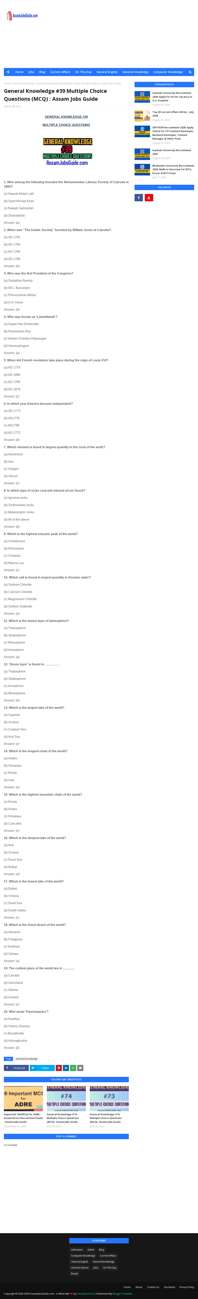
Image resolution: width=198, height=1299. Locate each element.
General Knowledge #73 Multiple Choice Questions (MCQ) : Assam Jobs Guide (106, 1118)
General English (79, 1261)
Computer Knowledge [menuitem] (168, 72)
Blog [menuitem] (42, 72)
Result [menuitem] (101, 80)
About (139, 1287)
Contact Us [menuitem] (152, 80)
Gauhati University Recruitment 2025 (171, 152)
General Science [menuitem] (48, 80)
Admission (77, 1249)
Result (74, 1273)
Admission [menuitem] (71, 80)
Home (127, 1287)
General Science (80, 1267)
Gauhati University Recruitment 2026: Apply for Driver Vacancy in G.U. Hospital (172, 96)
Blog (101, 1249)
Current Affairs (108, 1255)
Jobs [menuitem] (31, 72)
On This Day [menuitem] (83, 72)
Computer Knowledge (83, 1255)
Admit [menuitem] (87, 80)
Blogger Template (122, 1293)
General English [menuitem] (107, 72)
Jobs (95, 1267)
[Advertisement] (129, 34)
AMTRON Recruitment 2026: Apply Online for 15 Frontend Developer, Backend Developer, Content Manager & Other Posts (173, 133)
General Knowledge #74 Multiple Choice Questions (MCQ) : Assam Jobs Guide (63, 1118)
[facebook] (139, 197)
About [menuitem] (135, 80)
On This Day (109, 1267)
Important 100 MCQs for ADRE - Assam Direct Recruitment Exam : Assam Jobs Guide (23, 1118)
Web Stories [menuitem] (118, 80)
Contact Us (153, 1287)
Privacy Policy (186, 1287)
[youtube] (149, 197)
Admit (91, 1249)
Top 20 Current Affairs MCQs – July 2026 (173, 114)
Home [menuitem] (19, 72)
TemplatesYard (85, 1293)
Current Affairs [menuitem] (60, 72)
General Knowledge (26, 1058)
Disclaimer (170, 1287)
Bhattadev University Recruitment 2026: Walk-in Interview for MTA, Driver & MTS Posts (173, 169)
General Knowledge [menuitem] (135, 72)
